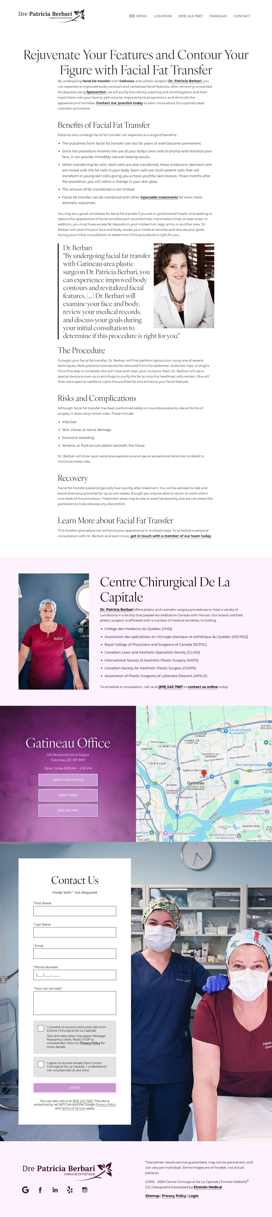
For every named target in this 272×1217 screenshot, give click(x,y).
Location (163, 16)
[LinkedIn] (55, 1190)
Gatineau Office (68, 742)
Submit (74, 1087)
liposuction (96, 92)
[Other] (70, 1190)
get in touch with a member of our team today (170, 536)
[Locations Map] (204, 773)
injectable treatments (159, 197)
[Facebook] (41, 1190)
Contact (242, 16)
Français (218, 16)
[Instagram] (85, 1190)
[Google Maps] (26, 1190)
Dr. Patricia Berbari (185, 81)
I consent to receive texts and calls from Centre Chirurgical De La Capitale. (76, 1037)
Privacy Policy (90, 1043)
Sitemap (152, 1195)
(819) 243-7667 (170, 686)
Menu (141, 16)
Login (194, 1195)
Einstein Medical (208, 1187)
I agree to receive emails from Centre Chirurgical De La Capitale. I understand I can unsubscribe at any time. (77, 1066)
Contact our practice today (119, 103)
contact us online (203, 686)
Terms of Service (73, 1108)
